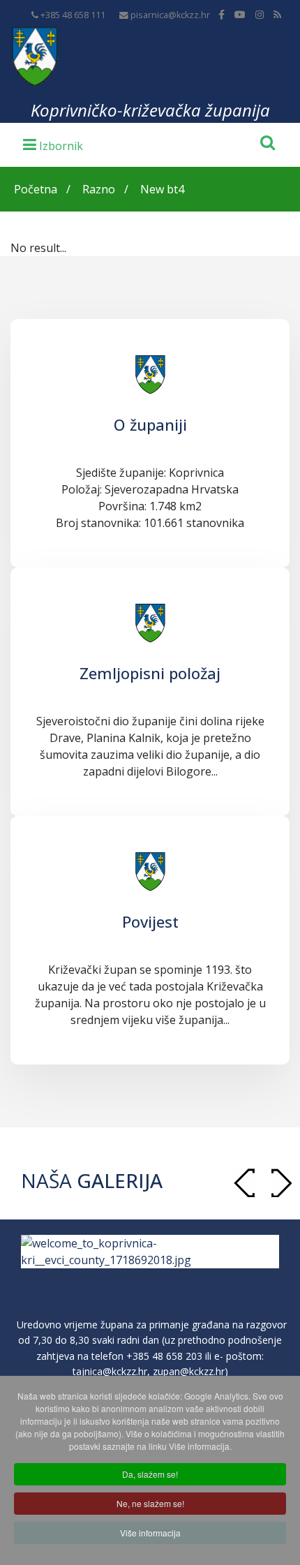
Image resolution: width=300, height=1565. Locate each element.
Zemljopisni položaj (150, 672)
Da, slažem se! (150, 1474)
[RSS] (277, 14)
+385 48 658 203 (164, 1356)
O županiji (150, 424)
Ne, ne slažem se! (150, 1503)
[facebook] (221, 14)
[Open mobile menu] (53, 143)
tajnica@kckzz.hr (110, 1371)
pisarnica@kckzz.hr (170, 15)
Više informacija (150, 1532)
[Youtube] (240, 14)
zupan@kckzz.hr (189, 1371)
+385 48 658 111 (72, 15)
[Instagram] (259, 14)
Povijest (150, 921)
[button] (281, 1183)
